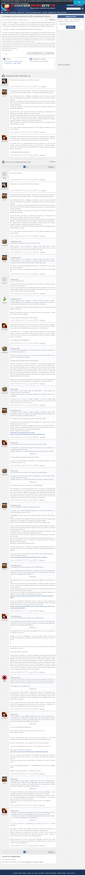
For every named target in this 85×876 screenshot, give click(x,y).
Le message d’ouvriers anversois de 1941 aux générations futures (26, 16)
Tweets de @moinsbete (64, 64)
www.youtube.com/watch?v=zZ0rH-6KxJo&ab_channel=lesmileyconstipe (29, 751)
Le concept (35, 873)
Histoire (21, 19)
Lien (30, 86)
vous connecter (27, 862)
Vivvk (9, 19)
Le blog (29, 873)
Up (33, 86)
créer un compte (38, 862)
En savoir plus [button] (24, 3)
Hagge (4, 178)
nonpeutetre (4, 245)
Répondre (43, 86)
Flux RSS (41, 873)
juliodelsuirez (4, 85)
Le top (6, 12)
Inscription (71, 5)
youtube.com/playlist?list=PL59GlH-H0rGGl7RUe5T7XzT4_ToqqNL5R (28, 557)
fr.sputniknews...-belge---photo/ (13, 63)
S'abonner (52, 161)
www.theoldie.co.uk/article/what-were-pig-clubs (22, 432)
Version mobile (22, 873)
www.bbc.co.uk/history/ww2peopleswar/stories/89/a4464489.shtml (27, 434)
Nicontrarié (4, 141)
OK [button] (79, 2)
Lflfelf (4, 681)
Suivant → (51, 166)
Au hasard (12, 12)
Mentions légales (61, 873)
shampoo (4, 283)
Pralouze (4, 302)
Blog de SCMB (61, 12)
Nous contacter (71, 873)
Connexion (79, 5)
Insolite (25, 19)
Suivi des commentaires (33, 12)
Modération (52, 12)
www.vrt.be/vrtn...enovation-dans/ (13, 61)
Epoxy (4, 95)
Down (35, 86)
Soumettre (20, 12)
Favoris (44, 12)
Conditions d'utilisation (50, 873)
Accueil (15, 873)
